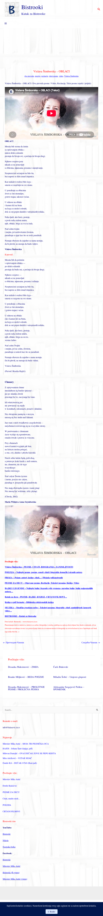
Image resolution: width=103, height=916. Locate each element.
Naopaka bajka (9, 846)
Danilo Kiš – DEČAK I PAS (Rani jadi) (20, 763)
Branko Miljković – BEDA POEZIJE (26, 676)
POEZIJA (7, 805)
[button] (99, 9)
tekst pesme (53, 76)
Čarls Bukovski (60, 666)
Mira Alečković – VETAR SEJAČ (17, 758)
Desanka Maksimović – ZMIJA (23, 666)
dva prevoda (29, 76)
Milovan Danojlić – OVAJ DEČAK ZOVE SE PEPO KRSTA (29, 753)
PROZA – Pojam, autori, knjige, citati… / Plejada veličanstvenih (34, 577)
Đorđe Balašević (10, 785)
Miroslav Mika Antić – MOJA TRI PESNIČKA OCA (26, 743)
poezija (37, 76)
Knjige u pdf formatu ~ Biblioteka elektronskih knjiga (29, 602)
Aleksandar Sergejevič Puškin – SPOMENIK (68, 688)
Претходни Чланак (13, 642)
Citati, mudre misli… (11, 798)
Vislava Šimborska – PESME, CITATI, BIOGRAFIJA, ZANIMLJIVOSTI (39, 566)
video (61, 76)
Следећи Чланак (90, 642)
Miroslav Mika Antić (11, 779)
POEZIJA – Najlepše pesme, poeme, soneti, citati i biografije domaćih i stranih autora (43, 572)
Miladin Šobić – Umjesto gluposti (69, 676)
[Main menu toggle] (6, 23)
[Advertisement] (51, 48)
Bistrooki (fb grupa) (11, 872)
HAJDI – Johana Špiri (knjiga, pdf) (18, 748)
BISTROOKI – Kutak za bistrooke (20, 616)
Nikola (5, 840)
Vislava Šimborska (71, 76)
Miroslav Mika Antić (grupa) (15, 878)
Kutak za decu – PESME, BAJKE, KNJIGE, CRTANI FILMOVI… (36, 596)
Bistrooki (32, 7)
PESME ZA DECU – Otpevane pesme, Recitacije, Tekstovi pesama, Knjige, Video (42, 582)
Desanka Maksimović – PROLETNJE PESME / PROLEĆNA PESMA (26, 688)
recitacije (44, 76)
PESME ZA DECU (11, 792)
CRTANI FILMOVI (11, 811)
